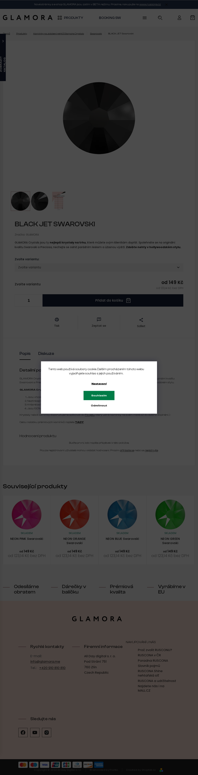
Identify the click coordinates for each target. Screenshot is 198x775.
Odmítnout (99, 405)
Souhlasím (99, 395)
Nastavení (99, 383)
